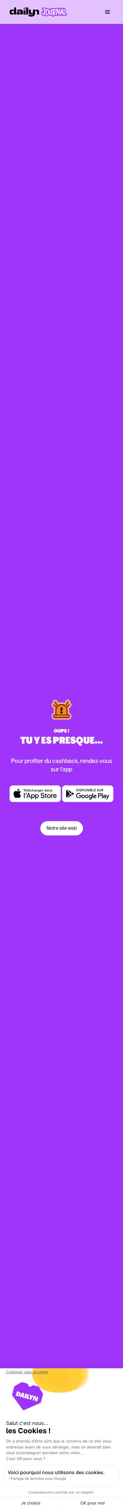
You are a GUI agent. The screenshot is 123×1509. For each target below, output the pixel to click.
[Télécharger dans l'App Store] (35, 793)
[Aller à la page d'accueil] (38, 12)
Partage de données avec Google (38, 1478)
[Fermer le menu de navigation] (107, 12)
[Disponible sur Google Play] (87, 793)
